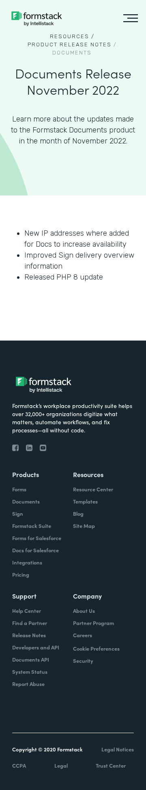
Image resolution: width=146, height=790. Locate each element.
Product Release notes (70, 44)
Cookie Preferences (96, 648)
